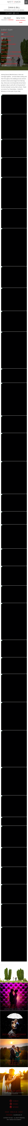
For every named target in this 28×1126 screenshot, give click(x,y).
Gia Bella (4, 32)
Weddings (10, 19)
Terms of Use (13, 1112)
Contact (20, 1112)
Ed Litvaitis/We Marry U (9, 63)
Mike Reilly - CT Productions (11, 52)
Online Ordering (20, 20)
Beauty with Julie (7, 36)
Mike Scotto (5, 48)
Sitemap (7, 1112)
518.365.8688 (9, 1115)
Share (20, 22)
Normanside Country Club (10, 56)
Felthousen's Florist (8, 44)
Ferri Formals (6, 40)
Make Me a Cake (6, 60)
